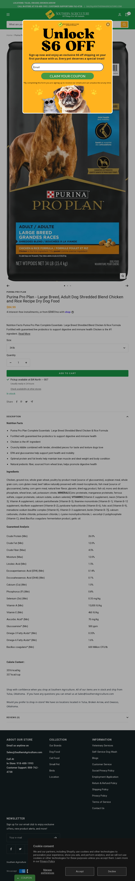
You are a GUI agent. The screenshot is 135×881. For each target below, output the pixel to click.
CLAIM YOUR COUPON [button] (67, 76)
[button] (108, 24)
